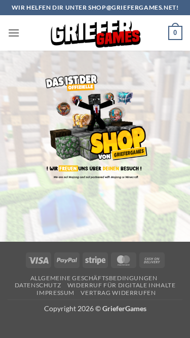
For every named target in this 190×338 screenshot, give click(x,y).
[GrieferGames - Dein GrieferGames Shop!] (95, 33)
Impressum (55, 292)
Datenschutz (38, 285)
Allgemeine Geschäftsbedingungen (94, 278)
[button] (14, 32)
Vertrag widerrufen (118, 292)
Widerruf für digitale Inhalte (121, 285)
